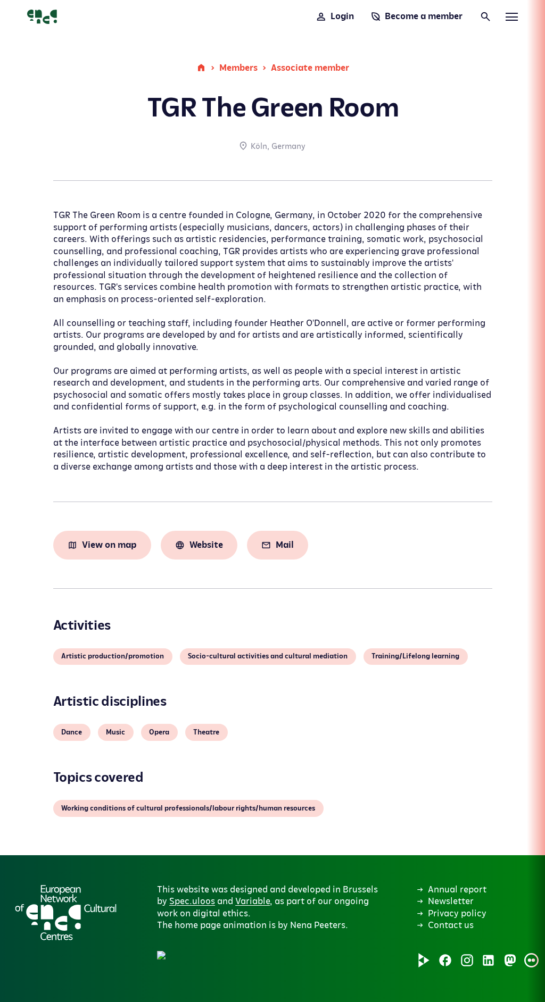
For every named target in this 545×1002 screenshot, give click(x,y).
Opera (159, 732)
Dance (71, 732)
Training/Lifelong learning (415, 656)
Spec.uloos (192, 901)
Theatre (206, 732)
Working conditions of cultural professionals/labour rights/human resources (188, 808)
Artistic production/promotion (112, 656)
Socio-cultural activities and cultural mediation (268, 656)
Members (238, 68)
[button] (197, 883)
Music (115, 732)
